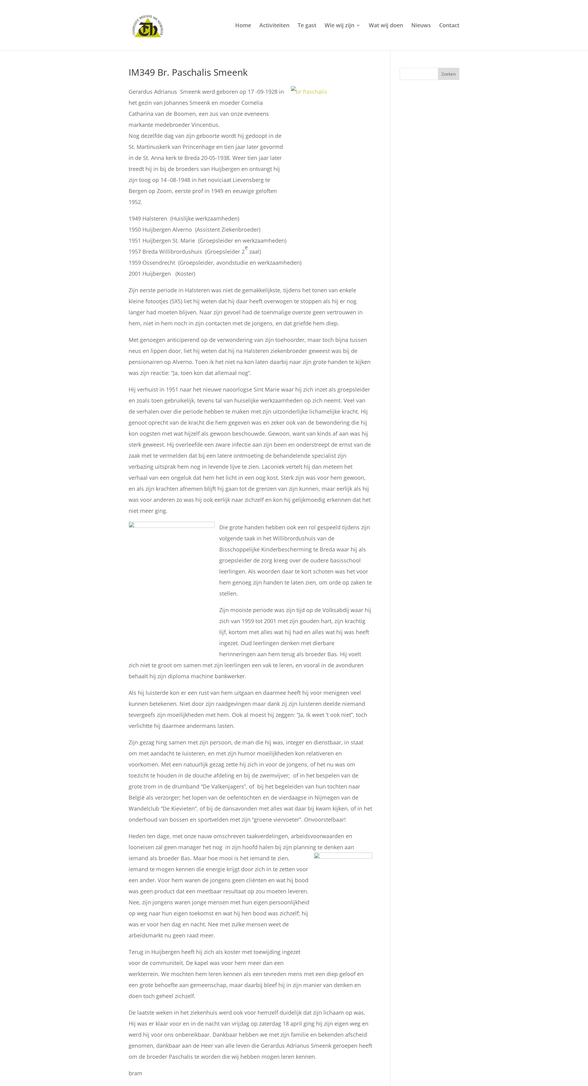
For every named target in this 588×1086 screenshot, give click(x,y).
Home (243, 26)
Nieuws (421, 26)
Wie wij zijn (339, 26)
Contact (449, 26)
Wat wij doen (386, 26)
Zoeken (448, 74)
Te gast (307, 26)
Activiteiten (274, 26)
